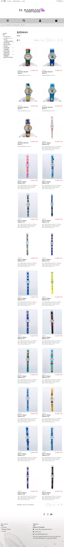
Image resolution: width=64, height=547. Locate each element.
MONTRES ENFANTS (7, 52)
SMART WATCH (8, 57)
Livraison (9, 1)
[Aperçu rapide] (37, 52)
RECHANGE (7, 44)
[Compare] (37, 49)
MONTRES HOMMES (7, 48)
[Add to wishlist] (37, 46)
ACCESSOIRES (8, 41)
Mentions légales (16, 1)
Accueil (23, 1)
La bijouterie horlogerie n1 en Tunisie (8, 38)
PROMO (6, 46)
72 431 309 (38, 531)
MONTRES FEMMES (7, 55)
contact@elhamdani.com (41, 534)
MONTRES (7, 43)
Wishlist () (60, 1)
